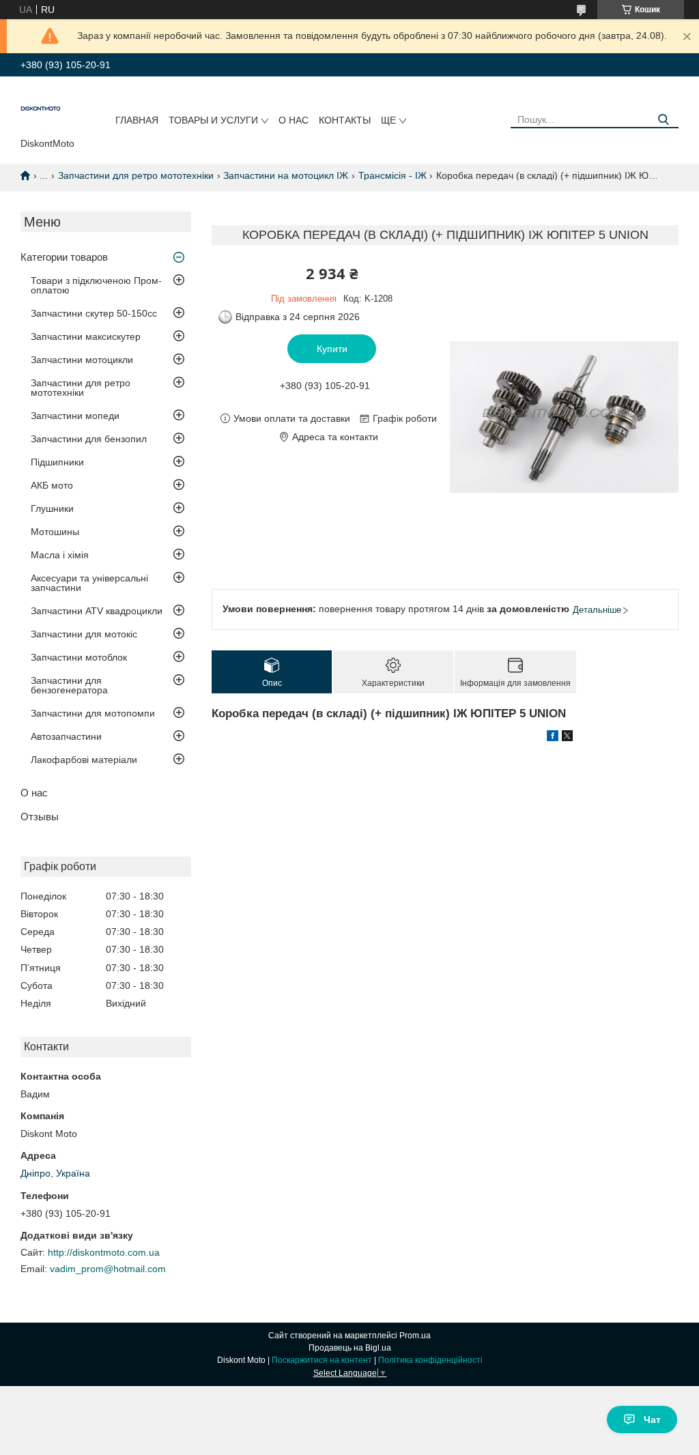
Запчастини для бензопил (89, 438)
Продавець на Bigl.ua (350, 1348)
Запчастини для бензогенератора (69, 685)
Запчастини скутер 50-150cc (94, 313)
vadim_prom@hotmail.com (108, 1268)
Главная (136, 120)
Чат (652, 1419)
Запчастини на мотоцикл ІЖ (285, 175)
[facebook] (552, 737)
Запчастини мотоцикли (82, 359)
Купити (332, 348)
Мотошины (55, 531)
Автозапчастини (66, 736)
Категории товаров (64, 257)
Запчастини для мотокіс (84, 634)
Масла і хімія (60, 554)
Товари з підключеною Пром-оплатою (96, 285)
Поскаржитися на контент (322, 1360)
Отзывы (39, 816)
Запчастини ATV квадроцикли (96, 610)
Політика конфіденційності (430, 1360)
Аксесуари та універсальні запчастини (89, 583)
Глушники (52, 508)
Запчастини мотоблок (79, 657)
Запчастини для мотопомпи (93, 713)
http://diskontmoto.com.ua (104, 1252)
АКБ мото (52, 485)
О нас (294, 120)
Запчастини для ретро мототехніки (136, 175)
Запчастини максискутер (86, 336)
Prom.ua (415, 1335)
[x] (567, 737)
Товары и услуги (213, 120)
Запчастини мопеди (75, 415)
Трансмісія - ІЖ (392, 175)
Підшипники (57, 462)
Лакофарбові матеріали (84, 759)
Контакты (345, 120)
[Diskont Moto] (40, 109)
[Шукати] (663, 119)
